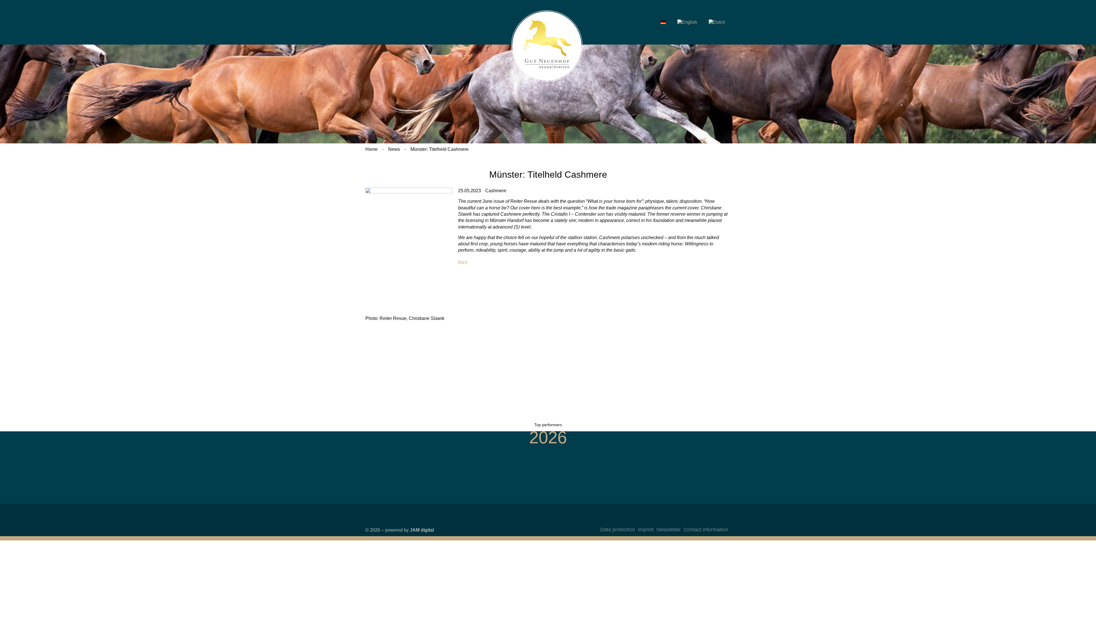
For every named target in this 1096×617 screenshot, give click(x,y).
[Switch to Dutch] (717, 22)
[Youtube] (722, 520)
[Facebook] (711, 520)
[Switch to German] (663, 22)
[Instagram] (699, 520)
